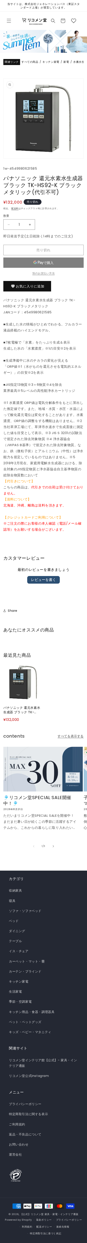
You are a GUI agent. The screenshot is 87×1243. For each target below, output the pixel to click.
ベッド (14, 921)
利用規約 (27, 1226)
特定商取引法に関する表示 (28, 1114)
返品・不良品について (25, 1134)
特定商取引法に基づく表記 (45, 1233)
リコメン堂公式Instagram (29, 1076)
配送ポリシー (44, 1226)
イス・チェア (19, 951)
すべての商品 (29, 62)
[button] (9, 21)
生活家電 (15, 991)
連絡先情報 (62, 1226)
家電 (66, 62)
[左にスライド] (34, 846)
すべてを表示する (71, 736)
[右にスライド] (53, 846)
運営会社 (15, 1154)
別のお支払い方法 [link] (43, 273)
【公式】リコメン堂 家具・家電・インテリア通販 (49, 1214)
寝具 (12, 901)
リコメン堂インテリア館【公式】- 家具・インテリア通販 (43, 1063)
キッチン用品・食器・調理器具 (31, 1012)
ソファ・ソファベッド (25, 911)
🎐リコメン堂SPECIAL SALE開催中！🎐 (37, 800)
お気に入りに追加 (30, 286)
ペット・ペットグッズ (25, 1022)
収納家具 (15, 890)
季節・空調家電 (20, 1001)
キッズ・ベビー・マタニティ (30, 1032)
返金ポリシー (44, 1220)
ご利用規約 (17, 1124)
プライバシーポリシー (25, 1104)
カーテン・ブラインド (25, 971)
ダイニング (17, 931)
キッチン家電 (50, 62)
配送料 (15, 208)
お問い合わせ (19, 1144)
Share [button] (12, 610)
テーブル (15, 941)
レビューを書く (43, 579)
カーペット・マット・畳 (27, 961)
